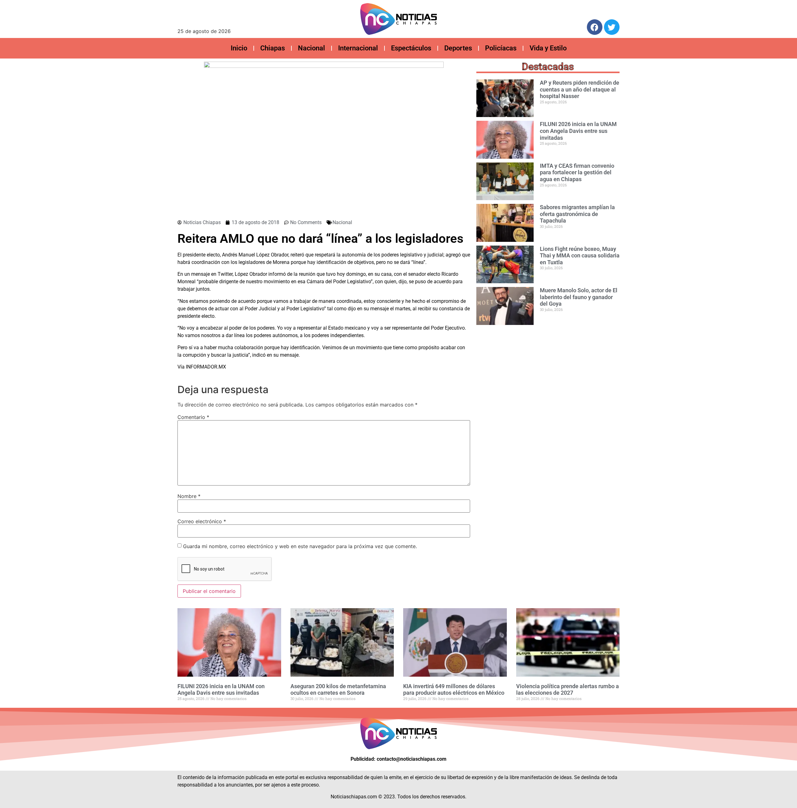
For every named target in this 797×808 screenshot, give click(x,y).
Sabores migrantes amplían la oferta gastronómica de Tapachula (577, 214)
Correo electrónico (201, 521)
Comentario (193, 417)
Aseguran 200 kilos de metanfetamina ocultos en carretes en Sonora (338, 689)
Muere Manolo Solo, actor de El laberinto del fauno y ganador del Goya (578, 297)
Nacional (311, 48)
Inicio (239, 48)
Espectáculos (411, 48)
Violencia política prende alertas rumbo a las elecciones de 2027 (567, 689)
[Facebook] (594, 27)
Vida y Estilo (548, 48)
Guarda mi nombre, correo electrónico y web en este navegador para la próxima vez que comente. (300, 546)
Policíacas (500, 48)
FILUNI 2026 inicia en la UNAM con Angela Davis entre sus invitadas (578, 131)
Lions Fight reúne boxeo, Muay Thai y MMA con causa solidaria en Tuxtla (580, 255)
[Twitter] (612, 27)
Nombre (188, 496)
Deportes (458, 48)
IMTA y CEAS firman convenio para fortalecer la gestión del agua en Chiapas (577, 172)
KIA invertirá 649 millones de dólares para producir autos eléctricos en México (453, 689)
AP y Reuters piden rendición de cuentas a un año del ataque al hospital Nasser (579, 89)
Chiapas (272, 48)
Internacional (358, 48)
